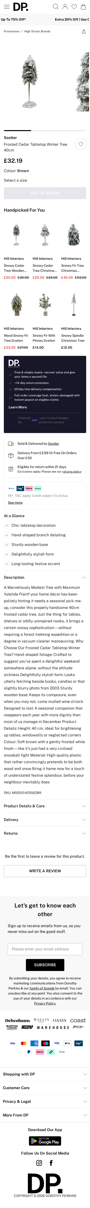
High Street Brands (37, 31)
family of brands (58, 1009)
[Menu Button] (7, 7)
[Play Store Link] (43, 1168)
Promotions (11, 31)
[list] (43, 82)
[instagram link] (37, 1190)
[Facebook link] (49, 1190)
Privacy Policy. (59, 1024)
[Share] (80, 31)
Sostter (10, 134)
